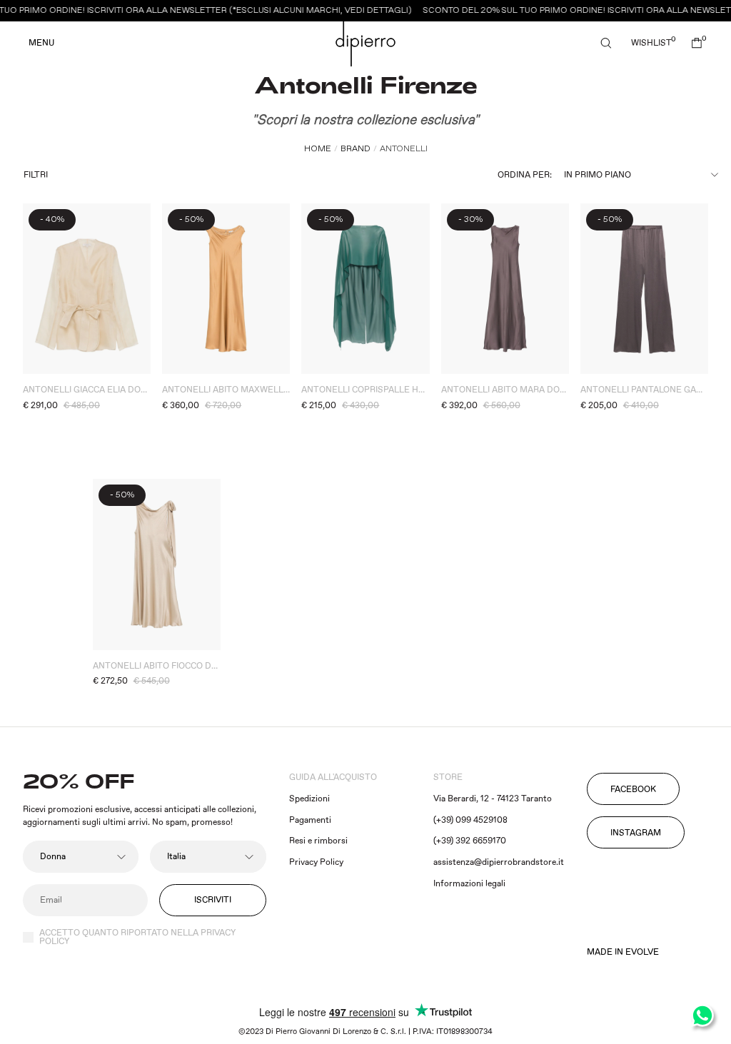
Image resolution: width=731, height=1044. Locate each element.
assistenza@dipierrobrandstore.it (498, 862)
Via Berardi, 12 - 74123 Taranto (492, 799)
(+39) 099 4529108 (470, 820)
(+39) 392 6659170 (469, 841)
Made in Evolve (623, 953)
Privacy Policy (316, 862)
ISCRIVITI (212, 900)
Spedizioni (309, 799)
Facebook (633, 789)
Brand (355, 149)
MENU (41, 44)
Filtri (36, 175)
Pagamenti (310, 820)
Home (317, 149)
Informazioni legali (469, 883)
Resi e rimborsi (318, 841)
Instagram (635, 833)
